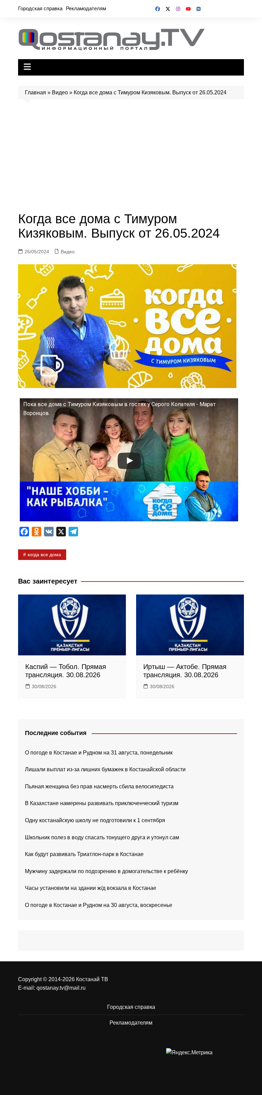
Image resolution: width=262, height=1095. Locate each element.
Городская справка (40, 8)
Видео (60, 92)
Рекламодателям (86, 8)
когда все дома (44, 554)
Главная (35, 92)
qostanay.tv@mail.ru (61, 988)
